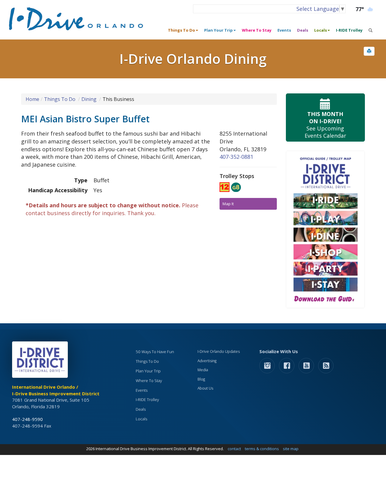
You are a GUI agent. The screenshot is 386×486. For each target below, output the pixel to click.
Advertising (207, 360)
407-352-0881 (236, 156)
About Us (205, 388)
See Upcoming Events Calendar (325, 124)
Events (284, 30)
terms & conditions (262, 448)
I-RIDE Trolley (349, 30)
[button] (369, 51)
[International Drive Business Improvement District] (41, 361)
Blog (201, 379)
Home (32, 99)
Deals (302, 30)
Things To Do (59, 99)
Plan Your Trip (148, 371)
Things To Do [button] (181, 30)
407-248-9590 (27, 419)
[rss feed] (326, 365)
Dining (88, 99)
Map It (228, 203)
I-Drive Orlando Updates (219, 351)
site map (291, 448)
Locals (141, 419)
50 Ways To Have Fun (155, 351)
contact (234, 448)
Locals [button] (320, 30)
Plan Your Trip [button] (218, 30)
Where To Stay (256, 30)
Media (203, 369)
